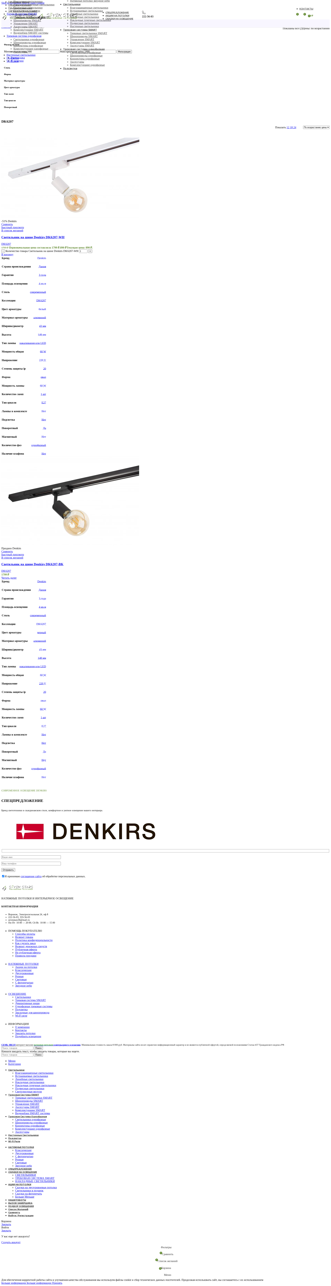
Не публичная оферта (28, 952)
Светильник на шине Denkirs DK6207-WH (32, 237)
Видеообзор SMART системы (30, 32)
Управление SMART (25, 23)
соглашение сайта (31, 876)
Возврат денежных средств (31, 946)
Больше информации (26, 1283)
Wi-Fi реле (21, 1015)
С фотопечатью (24, 982)
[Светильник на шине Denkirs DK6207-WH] (70, 218)
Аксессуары (20, 51)
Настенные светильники (84, 26)
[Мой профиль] (290, 15)
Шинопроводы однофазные (29, 42)
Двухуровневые (24, 973)
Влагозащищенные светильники (89, 7)
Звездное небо (23, 985)
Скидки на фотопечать (28, 1193)
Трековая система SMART (30, 1000)
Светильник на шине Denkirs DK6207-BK (32, 564)
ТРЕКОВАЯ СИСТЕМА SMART (34, 1178)
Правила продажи (25, 955)
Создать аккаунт (11, 1242)
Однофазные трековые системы (33, 1006)
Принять (57, 1283)
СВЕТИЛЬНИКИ (25, 1175)
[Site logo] (19, 20)
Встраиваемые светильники (86, 10)
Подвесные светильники (28, 7)
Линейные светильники (84, 13)
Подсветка (21, 1009)
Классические (23, 970)
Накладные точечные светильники (33, 4)
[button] (7, 254)
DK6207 (6, 243)
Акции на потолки (26, 967)
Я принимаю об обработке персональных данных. (45, 876)
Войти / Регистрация (20, 1215)
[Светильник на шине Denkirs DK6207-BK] (70, 545)
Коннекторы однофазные (28, 45)
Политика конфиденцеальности (34, 940)
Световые (21, 979)
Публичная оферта (26, 949)
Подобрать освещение (28, 1036)
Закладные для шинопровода (32, 1012)
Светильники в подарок (29, 1190)
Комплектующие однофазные (30, 48)
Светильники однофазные (28, 39)
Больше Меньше (24, 1196)
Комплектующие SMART (28, 29)
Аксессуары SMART (25, 26)
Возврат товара (24, 937)
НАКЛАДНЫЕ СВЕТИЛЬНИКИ (35, 1181)
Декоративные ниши (27, 1003)
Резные (19, 976)
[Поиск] (86, 15)
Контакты (21, 1030)
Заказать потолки (25, 1033)
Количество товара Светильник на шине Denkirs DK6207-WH (42, 251)
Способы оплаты (25, 933)
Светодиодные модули (26, 10)
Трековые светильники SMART (88, 33)
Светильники (23, 997)
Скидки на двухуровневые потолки (36, 1187)
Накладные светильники (28, 1)
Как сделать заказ (25, 943)
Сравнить (14, 1212)
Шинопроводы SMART (84, 36)
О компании (22, 1027)
